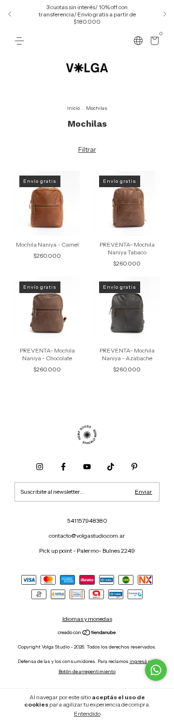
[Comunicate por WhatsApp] (156, 670)
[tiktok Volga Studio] (111, 467)
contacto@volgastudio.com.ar (87, 535)
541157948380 (87, 520)
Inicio (73, 108)
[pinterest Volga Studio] (134, 467)
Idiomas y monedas (87, 618)
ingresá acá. (143, 661)
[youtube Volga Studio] (87, 467)
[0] (153, 42)
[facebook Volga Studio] (63, 467)
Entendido (87, 713)
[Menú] (21, 40)
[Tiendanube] (87, 633)
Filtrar (87, 149)
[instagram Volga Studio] (40, 467)
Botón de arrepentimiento (87, 671)
